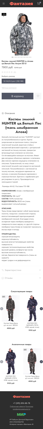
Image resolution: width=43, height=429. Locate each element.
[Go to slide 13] (30, 57)
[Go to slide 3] (15, 57)
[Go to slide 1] (12, 57)
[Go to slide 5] (18, 57)
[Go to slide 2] (13, 57)
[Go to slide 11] (27, 57)
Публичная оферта (17, 406)
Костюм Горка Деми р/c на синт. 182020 (11, 324)
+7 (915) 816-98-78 (21, 403)
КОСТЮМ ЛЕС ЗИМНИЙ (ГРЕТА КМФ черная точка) (32, 325)
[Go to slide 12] (29, 57)
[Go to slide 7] (21, 57)
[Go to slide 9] (24, 57)
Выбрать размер (8, 76)
